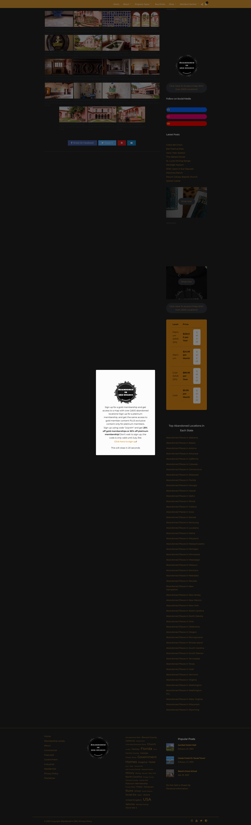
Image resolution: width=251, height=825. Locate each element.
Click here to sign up (125, 441)
